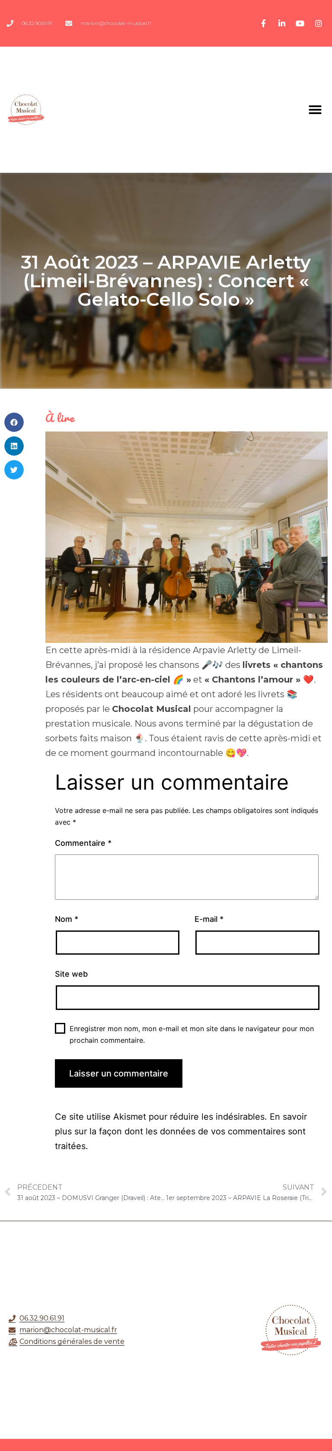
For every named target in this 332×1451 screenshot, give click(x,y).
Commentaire (83, 843)
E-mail (209, 919)
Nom (66, 919)
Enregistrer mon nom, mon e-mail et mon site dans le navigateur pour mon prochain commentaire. (192, 1034)
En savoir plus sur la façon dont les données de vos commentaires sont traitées (181, 1131)
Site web (71, 973)
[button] (315, 109)
